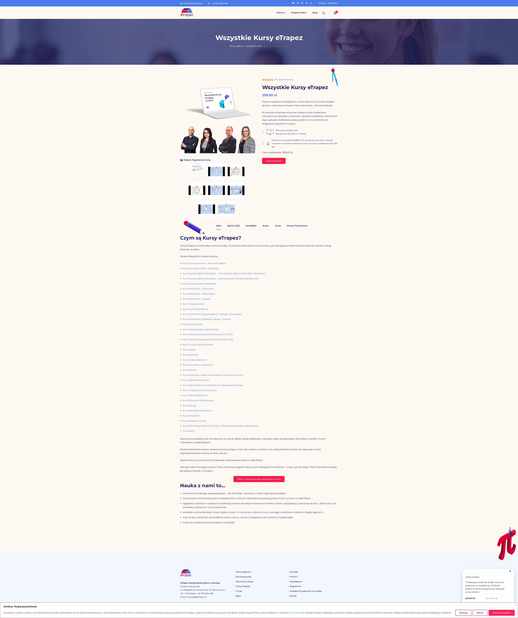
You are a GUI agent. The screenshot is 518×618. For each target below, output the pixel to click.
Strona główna (237, 46)
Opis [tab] (218, 225)
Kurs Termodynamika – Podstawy (201, 268)
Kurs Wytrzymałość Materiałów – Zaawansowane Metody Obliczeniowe (221, 278)
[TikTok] (306, 2)
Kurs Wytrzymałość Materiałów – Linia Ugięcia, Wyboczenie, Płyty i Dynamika (224, 273)
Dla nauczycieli (243, 576)
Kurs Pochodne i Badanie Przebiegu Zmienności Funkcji (213, 375)
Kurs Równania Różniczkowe (198, 400)
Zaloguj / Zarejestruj (328, 3)
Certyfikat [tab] (251, 225)
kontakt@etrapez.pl (193, 3)
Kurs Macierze (190, 354)
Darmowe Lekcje (244, 581)
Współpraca (296, 581)
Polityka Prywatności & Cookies (306, 591)
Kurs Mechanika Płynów (196, 309)
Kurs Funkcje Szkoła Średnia (198, 344)
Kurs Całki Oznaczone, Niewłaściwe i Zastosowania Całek (213, 385)
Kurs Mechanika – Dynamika (198, 288)
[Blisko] (515, 605)
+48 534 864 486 (219, 3)
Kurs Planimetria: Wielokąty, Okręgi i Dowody (207, 319)
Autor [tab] (266, 225)
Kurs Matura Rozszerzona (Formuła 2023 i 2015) (208, 334)
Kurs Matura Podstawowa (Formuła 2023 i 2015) (208, 339)
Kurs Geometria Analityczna (197, 365)
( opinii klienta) (283, 79)
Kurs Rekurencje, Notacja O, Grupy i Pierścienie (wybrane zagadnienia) (220, 426)
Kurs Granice (189, 370)
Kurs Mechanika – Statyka (196, 299)
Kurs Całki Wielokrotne (195, 395)
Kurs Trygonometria (193, 304)
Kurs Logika (189, 349)
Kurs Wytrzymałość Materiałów (199, 283)
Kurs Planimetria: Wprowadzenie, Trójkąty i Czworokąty (212, 314)
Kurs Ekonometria (192, 324)
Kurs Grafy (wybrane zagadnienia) (200, 329)
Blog (315, 12)
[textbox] (259, 508)
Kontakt (294, 572)
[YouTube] (293, 2)
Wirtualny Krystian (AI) (286, 130)
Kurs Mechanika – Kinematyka (199, 294)
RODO (293, 596)
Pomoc (293, 576)
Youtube (294, 613)
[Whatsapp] (311, 2)
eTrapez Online (298, 12)
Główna (280, 12)
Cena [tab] (278, 225)
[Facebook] (298, 2)
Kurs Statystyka (191, 415)
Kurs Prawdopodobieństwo (197, 410)
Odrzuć (480, 613)
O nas (239, 591)
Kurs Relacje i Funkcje (194, 421)
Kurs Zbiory (189, 431)
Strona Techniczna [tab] (297, 225)
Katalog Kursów (254, 46)
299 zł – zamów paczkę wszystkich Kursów (259, 479)
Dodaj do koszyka (274, 161)
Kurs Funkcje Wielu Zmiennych (200, 390)
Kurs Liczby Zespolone (195, 360)
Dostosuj (463, 613)
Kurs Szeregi (189, 405)
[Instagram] (302, 2)
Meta (301, 613)
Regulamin (295, 586)
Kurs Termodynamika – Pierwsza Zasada (204, 263)
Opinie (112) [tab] (233, 225)
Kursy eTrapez (243, 586)
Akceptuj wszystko (502, 613)
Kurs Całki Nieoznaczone (196, 380)
